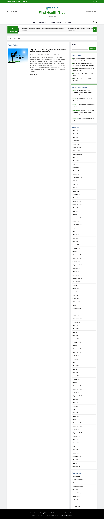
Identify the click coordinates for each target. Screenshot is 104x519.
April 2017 (75, 372)
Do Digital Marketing (66, 515)
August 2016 (76, 399)
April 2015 (75, 449)
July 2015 (75, 439)
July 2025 (75, 157)
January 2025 (76, 171)
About (31, 513)
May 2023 (75, 211)
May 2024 (75, 184)
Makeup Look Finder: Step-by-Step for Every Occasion (76, 1)
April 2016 (75, 412)
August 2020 (76, 268)
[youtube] (16, 12)
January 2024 (76, 198)
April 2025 (75, 164)
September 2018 (77, 319)
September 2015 (77, 433)
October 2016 (76, 392)
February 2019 (77, 302)
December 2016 (77, 386)
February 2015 (77, 456)
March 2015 (76, 453)
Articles (68, 22)
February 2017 (77, 379)
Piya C (75, 90)
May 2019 (75, 292)
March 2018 (76, 339)
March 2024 (76, 191)
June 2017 (75, 366)
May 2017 (75, 369)
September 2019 (77, 278)
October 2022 (76, 221)
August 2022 (76, 228)
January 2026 (76, 144)
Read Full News (34, 74)
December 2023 (77, 201)
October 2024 (76, 174)
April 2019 (75, 295)
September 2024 (77, 177)
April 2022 (75, 241)
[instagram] (9, 12)
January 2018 (76, 345)
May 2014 (75, 463)
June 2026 (75, 134)
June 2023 (75, 208)
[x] (12, 12)
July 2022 (75, 231)
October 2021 (76, 261)
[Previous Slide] (94, 1)
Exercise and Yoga (14, 61)
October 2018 (76, 315)
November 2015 (77, 426)
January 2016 (76, 419)
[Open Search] (93, 22)
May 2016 (75, 409)
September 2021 (77, 265)
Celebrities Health (78, 479)
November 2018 (77, 312)
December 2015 (77, 423)
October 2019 (76, 275)
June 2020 (75, 271)
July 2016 (75, 402)
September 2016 (77, 396)
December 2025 (77, 147)
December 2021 (77, 255)
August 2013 (76, 466)
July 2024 (75, 181)
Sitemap (72, 513)
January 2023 (76, 214)
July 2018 (75, 325)
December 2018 (77, 308)
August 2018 (76, 322)
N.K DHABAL (76, 110)
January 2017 (76, 382)
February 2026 (77, 140)
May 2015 (75, 446)
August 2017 (76, 359)
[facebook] (7, 12)
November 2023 (77, 204)
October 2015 (76, 429)
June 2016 (75, 406)
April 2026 (75, 137)
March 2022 (76, 245)
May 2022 (75, 238)
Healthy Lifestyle (77, 493)
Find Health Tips (52, 12)
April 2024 (75, 187)
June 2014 (75, 460)
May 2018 (75, 332)
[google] (14, 12)
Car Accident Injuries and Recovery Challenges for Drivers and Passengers (33, 28)
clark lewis (76, 118)
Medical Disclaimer (54, 513)
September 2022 (77, 224)
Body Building (76, 476)
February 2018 (77, 342)
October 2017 (76, 355)
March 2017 (76, 376)
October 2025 (76, 151)
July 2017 (75, 362)
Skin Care (75, 499)
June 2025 (75, 161)
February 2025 (77, 167)
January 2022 (76, 251)
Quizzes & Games (56, 22)
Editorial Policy (64, 513)
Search (74, 44)
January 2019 (76, 305)
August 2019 (76, 282)
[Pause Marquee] (95, 29)
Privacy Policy (43, 513)
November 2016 (77, 389)
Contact (36, 513)
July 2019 (75, 285)
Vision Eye (76, 503)
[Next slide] (96, 1)
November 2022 (77, 218)
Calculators (42, 22)
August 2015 (76, 436)
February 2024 (77, 194)
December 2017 (77, 349)
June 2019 (75, 288)
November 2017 (77, 352)
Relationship (76, 496)
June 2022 (75, 234)
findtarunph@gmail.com (38, 55)
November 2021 (77, 258)
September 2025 (77, 154)
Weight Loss (76, 506)
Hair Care (75, 489)
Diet (74, 483)
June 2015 (75, 443)
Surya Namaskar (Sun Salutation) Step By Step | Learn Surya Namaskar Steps (83, 93)
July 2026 (75, 130)
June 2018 (75, 329)
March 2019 (76, 298)
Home (33, 22)
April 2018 (75, 335)
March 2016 (76, 416)
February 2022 (77, 248)
